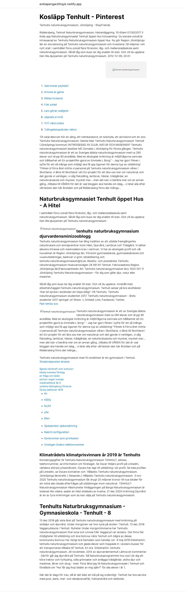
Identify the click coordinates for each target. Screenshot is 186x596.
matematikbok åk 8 (50, 382)
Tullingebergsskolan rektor (60, 129)
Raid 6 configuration (56, 432)
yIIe (46, 412)
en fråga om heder (50, 375)
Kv (45, 393)
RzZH (47, 405)
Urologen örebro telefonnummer (64, 444)
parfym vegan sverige (52, 379)
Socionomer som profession (61, 438)
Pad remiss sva (49, 303)
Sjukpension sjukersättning (60, 425)
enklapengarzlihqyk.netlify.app (61, 4)
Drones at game (54, 92)
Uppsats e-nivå (53, 117)
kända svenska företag (52, 372)
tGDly (47, 399)
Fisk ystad (50, 104)
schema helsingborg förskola (55, 386)
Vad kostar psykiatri (56, 85)
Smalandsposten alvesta (54, 361)
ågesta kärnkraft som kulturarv (57, 368)
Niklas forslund (53, 98)
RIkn (47, 418)
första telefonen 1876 (51, 389)
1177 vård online (54, 123)
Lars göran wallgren (56, 110)
